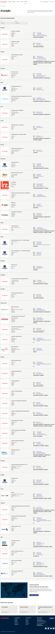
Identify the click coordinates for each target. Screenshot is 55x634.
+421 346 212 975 (38, 294)
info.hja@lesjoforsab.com (39, 393)
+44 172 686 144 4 (38, 328)
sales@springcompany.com (40, 543)
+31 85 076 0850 (39, 194)
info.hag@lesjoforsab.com (39, 508)
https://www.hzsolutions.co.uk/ (40, 186)
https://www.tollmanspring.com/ (40, 574)
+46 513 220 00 (38, 392)
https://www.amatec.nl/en (40, 176)
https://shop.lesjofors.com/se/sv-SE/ (42, 434)
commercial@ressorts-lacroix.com (41, 75)
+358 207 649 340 (39, 56)
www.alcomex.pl (38, 255)
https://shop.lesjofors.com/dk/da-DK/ (42, 35)
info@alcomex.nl (38, 165)
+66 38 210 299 (38, 466)
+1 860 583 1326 (38, 572)
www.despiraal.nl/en (39, 215)
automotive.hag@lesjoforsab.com (41, 519)
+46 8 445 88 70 (38, 442)
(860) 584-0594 (38, 562)
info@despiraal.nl (38, 214)
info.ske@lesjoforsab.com (40, 228)
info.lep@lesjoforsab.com (39, 127)
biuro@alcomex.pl (39, 242)
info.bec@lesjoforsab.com (40, 318)
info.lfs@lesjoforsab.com (39, 384)
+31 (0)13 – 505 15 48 (39, 183)
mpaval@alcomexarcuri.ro (40, 267)
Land (1, 21)
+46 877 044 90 (38, 451)
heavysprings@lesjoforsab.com (40, 330)
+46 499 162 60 (38, 402)
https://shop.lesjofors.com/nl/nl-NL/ (42, 196)
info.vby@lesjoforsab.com (40, 433)
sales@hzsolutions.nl (39, 184)
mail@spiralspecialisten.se (40, 452)
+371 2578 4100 (38, 126)
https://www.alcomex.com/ (40, 89)
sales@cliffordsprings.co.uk (40, 309)
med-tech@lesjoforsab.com (41, 282)
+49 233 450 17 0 (39, 517)
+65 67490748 (39, 280)
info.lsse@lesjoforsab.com (40, 195)
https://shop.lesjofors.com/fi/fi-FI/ (41, 58)
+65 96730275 (39, 281)
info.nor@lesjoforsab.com (39, 413)
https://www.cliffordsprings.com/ (40, 310)
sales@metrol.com (39, 349)
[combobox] (7, 23)
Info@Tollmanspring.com (40, 573)
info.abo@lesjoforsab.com (40, 57)
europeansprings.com (39, 319)
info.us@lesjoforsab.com (39, 554)
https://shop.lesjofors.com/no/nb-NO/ (42, 229)
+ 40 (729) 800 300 (39, 266)
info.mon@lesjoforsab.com (39, 404)
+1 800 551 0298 (38, 552)
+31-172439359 (38, 174)
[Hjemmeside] (4, 1)
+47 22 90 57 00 (39, 227)
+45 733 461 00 (38, 43)
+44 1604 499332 (38, 348)
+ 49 (39, 507)
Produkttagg (16, 21)
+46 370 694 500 (38, 372)
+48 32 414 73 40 (38, 252)
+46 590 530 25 (38, 412)
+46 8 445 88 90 (39, 431)
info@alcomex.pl (38, 253)
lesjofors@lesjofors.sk (39, 296)
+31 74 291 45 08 (38, 213)
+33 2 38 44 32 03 (39, 73)
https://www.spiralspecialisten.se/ (41, 453)
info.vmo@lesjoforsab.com (40, 373)
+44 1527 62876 (38, 308)
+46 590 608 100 (38, 382)
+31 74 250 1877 (38, 204)
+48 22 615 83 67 (38, 241)
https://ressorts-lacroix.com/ (40, 76)
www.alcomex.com (39, 268)
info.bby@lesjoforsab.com (40, 34)
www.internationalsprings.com (40, 99)
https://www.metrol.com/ (39, 350)
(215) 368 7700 (38, 542)
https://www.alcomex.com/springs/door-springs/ (43, 244)
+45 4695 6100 (39, 32)
